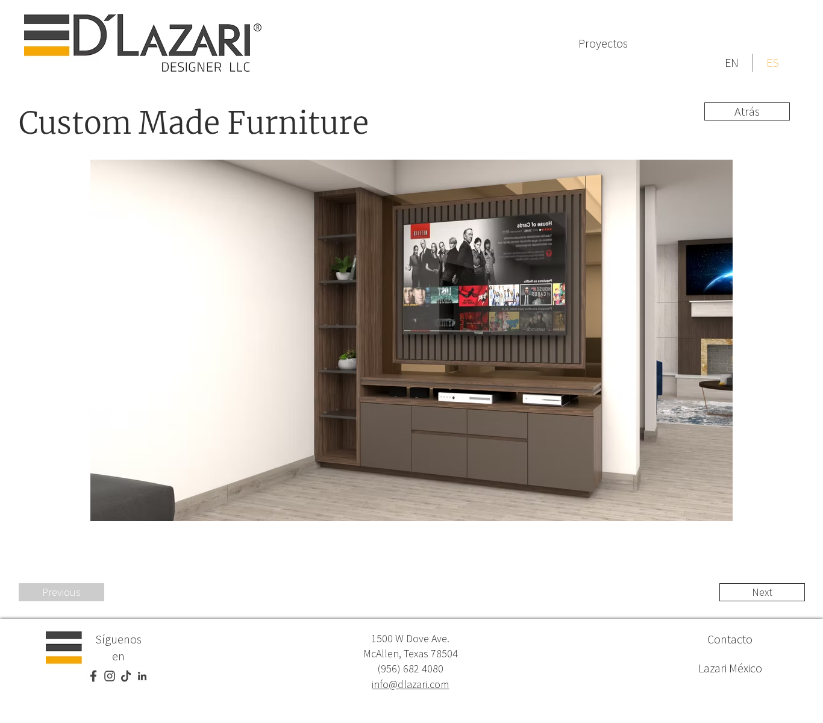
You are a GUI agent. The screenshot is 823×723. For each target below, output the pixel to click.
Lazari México (730, 667)
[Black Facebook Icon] (93, 676)
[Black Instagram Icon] (110, 676)
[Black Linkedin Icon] (142, 676)
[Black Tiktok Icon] (126, 676)
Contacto (730, 638)
